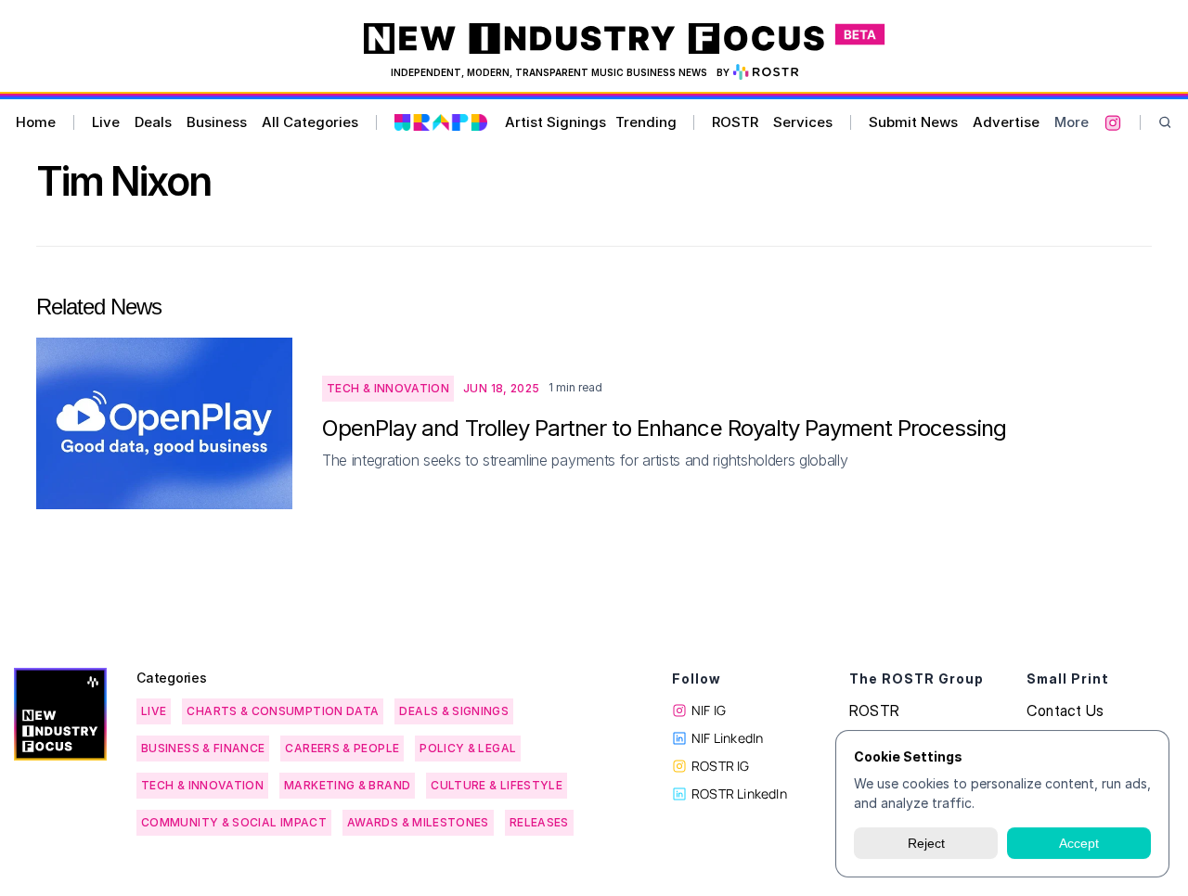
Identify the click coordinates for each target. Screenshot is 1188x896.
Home (36, 122)
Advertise (1006, 122)
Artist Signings (555, 122)
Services (803, 122)
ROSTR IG (720, 765)
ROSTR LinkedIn (739, 793)
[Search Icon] (1165, 123)
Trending (646, 122)
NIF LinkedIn (727, 738)
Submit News (913, 122)
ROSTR (735, 122)
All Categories (310, 122)
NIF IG (708, 710)
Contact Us (1065, 710)
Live (106, 122)
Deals (153, 122)
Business (217, 122)
